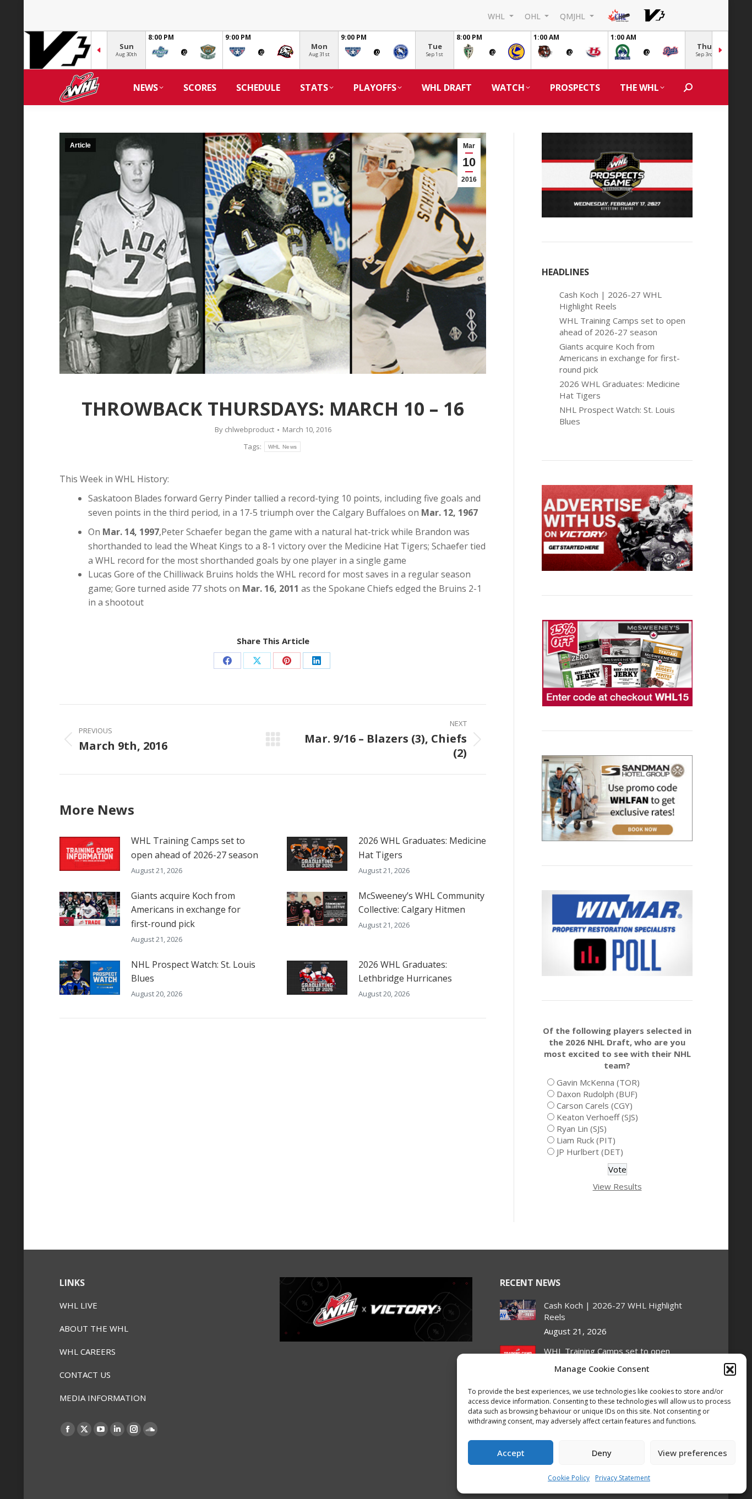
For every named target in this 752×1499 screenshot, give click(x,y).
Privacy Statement (622, 1477)
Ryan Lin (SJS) (582, 1128)
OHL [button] (534, 15)
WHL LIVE (78, 1305)
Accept (511, 1452)
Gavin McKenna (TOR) (598, 1082)
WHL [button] (497, 15)
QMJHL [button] (573, 15)
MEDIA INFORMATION (102, 1397)
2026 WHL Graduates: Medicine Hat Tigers (422, 848)
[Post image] (89, 854)
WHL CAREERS (87, 1351)
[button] (729, 1369)
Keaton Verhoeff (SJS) (597, 1116)
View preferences (692, 1452)
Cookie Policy (569, 1477)
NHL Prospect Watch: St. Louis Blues (193, 971)
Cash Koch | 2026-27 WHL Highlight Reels (610, 300)
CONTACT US (85, 1374)
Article (80, 145)
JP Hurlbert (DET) (590, 1151)
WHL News (282, 447)
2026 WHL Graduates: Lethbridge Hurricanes (405, 971)
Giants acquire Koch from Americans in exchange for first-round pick (186, 910)
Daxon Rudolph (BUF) (597, 1093)
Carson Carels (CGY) (595, 1105)
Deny (602, 1452)
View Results (617, 1186)
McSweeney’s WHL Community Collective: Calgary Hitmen (421, 903)
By (244, 429)
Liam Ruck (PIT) (586, 1140)
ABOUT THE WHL (93, 1328)
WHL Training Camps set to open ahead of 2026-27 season (194, 848)
